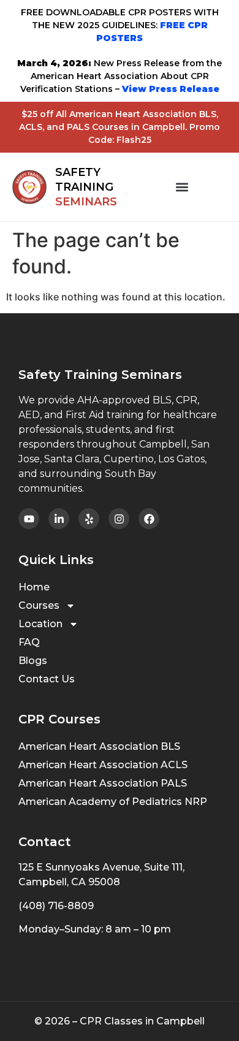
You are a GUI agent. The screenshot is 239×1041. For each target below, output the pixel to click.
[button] (182, 187)
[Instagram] (118, 518)
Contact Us (46, 679)
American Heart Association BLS (99, 746)
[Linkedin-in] (58, 518)
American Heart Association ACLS (103, 765)
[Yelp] (88, 518)
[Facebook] (148, 518)
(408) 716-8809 (56, 906)
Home (34, 587)
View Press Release (169, 88)
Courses (38, 605)
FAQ (29, 642)
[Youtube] (28, 518)
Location (40, 624)
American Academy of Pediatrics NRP (112, 801)
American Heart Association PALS (102, 783)
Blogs (32, 660)
